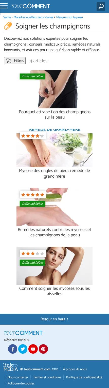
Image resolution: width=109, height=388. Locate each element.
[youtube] (33, 348)
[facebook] (12, 348)
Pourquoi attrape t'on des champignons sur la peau (54, 114)
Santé (7, 17)
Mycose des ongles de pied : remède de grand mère (54, 173)
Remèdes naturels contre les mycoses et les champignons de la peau (54, 232)
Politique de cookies (21, 383)
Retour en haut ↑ (54, 319)
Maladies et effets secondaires (33, 17)
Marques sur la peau (69, 17)
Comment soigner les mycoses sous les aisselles (54, 291)
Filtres (18, 60)
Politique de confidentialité (84, 377)
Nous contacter (18, 377)
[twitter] (22, 348)
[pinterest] (43, 348)
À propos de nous (75, 369)
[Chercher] (102, 6)
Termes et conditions (47, 377)
